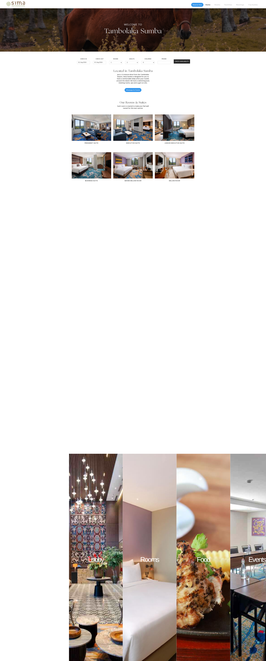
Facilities (228, 5)
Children (148, 58)
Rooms (217, 5)
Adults (131, 58)
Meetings (240, 5)
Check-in (83, 58)
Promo (164, 58)
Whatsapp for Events (133, 90)
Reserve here (197, 5)
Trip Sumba (253, 5)
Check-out (100, 58)
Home (208, 5)
